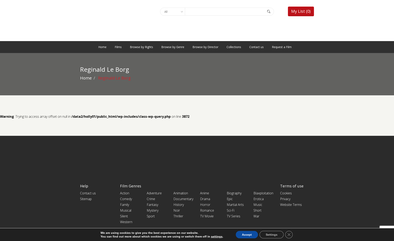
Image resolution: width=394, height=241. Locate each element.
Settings (271, 234)
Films (118, 47)
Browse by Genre (172, 47)
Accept (247, 234)
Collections (234, 47)
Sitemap (86, 199)
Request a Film (282, 47)
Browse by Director (205, 47)
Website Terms (291, 204)
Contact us (256, 47)
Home (102, 47)
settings (216, 236)
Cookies (286, 193)
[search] (269, 11)
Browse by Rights (141, 47)
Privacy (285, 199)
